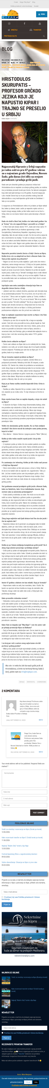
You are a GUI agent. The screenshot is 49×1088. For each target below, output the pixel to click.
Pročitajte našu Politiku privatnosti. (24, 1085)
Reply (41, 720)
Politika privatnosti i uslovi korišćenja (21, 6)
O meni (16, 2)
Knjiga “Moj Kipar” (25, 2)
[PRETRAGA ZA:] (24, 36)
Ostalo (21, 682)
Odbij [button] (35, 1082)
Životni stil (31, 682)
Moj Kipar (14, 752)
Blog (33, 2)
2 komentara (41, 682)
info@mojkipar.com (29, 672)
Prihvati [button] (28, 1082)
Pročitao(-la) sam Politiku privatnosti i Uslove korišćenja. (24, 1033)
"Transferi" (21, 1054)
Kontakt (36, 6)
